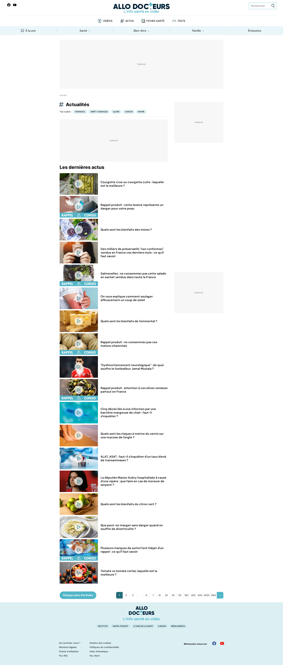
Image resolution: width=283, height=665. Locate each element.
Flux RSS (63, 655)
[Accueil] (141, 613)
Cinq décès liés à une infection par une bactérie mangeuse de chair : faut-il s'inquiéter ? (128, 412)
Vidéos (108, 21)
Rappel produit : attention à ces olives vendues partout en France (134, 390)
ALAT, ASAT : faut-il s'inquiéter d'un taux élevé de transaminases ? (133, 458)
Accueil (63, 95)
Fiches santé (155, 21)
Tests (181, 21)
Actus (129, 21)
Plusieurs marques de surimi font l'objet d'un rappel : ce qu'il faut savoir (132, 550)
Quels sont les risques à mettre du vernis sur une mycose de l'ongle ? (132, 435)
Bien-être (140, 30)
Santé (83, 30)
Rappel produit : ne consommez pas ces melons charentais (129, 344)
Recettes (103, 626)
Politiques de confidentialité (104, 647)
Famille (196, 30)
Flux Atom (95, 655)
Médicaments (178, 626)
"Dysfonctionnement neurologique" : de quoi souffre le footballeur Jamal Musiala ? (132, 367)
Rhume (141, 111)
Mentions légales (68, 647)
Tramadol (80, 111)
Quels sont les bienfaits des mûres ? (126, 230)
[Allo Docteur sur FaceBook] (8, 5)
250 (193, 595)
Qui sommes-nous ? (69, 642)
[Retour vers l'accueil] (141, 8)
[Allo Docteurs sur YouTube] (14, 5)
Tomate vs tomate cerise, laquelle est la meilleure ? (129, 573)
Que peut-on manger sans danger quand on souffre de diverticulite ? (132, 527)
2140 (213, 595)
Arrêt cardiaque (99, 111)
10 (160, 595)
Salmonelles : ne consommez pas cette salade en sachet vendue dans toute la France (133, 275)
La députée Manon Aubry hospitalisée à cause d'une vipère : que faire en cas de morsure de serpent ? (133, 481)
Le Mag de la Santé (143, 626)
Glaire (116, 111)
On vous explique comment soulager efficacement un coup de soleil (127, 298)
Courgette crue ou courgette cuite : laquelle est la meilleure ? (132, 184)
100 (187, 595)
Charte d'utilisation (69, 651)
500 (200, 595)
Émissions (254, 30)
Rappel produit (120, 626)
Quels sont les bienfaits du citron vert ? (129, 504)
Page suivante (220, 595)
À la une (30, 30)
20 (166, 595)
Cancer (129, 111)
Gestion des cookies (100, 642)
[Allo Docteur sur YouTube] (222, 643)
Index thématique (99, 651)
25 (173, 595)
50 (179, 595)
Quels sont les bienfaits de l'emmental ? (129, 321)
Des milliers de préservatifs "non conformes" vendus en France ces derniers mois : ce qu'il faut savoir (132, 252)
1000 (206, 595)
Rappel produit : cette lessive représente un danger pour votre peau (132, 206)
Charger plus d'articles (78, 595)
